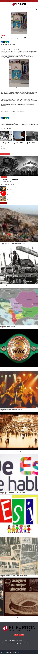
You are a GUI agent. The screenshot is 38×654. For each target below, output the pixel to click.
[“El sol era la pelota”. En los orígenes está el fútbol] (19, 131)
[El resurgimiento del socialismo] (3, 193)
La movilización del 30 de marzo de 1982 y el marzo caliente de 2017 (17, 451)
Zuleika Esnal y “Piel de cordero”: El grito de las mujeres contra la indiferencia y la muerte (9, 124)
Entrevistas (21, 7)
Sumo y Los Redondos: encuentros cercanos (11, 409)
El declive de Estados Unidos (12, 187)
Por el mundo (10, 7)
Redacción (32, 7)
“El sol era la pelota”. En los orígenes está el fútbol (19, 144)
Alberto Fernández (6, 640)
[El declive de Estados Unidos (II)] (19, 166)
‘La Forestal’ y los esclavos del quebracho (10, 285)
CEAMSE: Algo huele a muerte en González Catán (12, 243)
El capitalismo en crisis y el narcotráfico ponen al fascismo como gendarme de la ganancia (29, 124)
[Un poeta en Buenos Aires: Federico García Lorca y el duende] (6, 131)
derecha (23, 640)
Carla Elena (17, 640)
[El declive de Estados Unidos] (3, 188)
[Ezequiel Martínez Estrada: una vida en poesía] (32, 131)
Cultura (26, 7)
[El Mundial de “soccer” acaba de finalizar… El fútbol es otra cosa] (3, 198)
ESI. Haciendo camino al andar (7, 534)
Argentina (12, 640)
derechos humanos (28, 640)
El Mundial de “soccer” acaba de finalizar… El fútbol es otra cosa (17, 197)
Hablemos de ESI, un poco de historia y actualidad (12, 492)
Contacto (18, 10)
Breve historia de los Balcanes (7, 326)
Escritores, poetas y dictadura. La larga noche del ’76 (13, 575)
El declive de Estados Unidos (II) (10, 179)
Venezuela (20, 643)
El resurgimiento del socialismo (12, 192)
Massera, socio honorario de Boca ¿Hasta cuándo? (13, 617)
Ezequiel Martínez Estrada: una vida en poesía (32, 144)
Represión (17, 643)
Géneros (16, 7)
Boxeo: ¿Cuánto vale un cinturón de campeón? (11, 368)
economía (33, 640)
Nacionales (4, 7)
